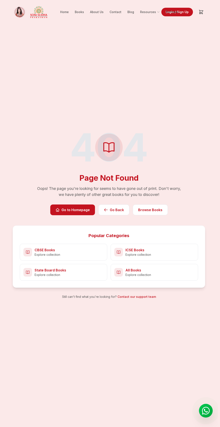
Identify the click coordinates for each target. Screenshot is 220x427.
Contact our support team (137, 296)
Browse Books (150, 210)
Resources (148, 12)
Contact (115, 12)
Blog (130, 12)
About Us (97, 12)
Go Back (117, 210)
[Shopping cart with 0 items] (201, 12)
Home (64, 12)
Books (79, 12)
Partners (172, 12)
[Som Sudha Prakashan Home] (29, 12)
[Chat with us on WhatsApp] (206, 411)
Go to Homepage (75, 210)
